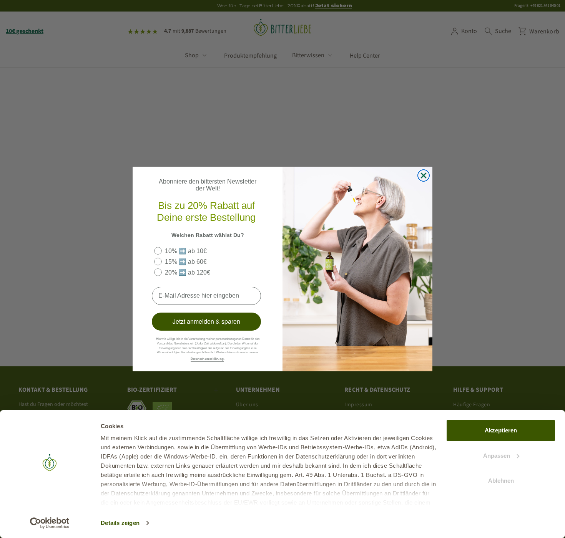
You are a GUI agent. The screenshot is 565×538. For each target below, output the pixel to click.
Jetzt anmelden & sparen (206, 321)
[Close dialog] (423, 175)
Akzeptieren (501, 430)
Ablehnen (501, 480)
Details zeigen (120, 523)
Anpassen (496, 455)
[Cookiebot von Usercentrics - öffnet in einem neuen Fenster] (49, 523)
